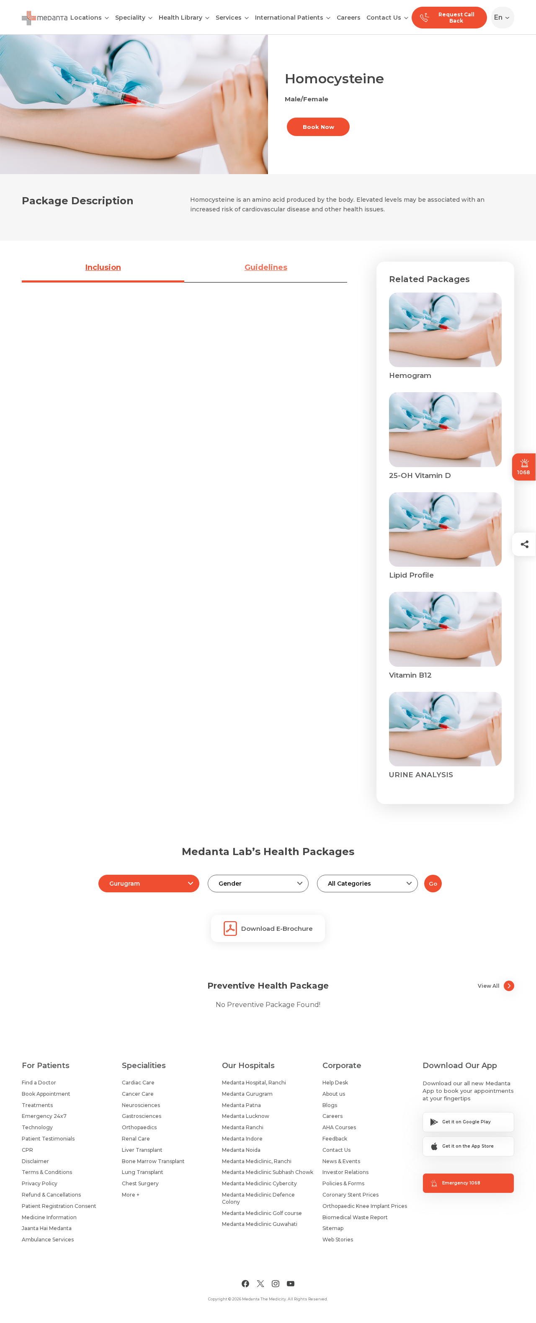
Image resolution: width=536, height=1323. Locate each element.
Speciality (130, 17)
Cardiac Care (138, 1082)
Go (433, 883)
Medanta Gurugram (247, 1094)
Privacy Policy (39, 1183)
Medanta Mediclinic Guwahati (259, 1224)
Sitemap (332, 1228)
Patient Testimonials (48, 1138)
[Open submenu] (150, 17)
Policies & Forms (343, 1183)
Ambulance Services (48, 1239)
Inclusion (103, 267)
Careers (349, 17)
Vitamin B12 (410, 675)
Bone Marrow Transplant (153, 1161)
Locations (86, 17)
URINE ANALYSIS (421, 775)
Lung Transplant (142, 1172)
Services (229, 17)
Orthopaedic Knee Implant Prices (364, 1206)
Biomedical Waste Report (355, 1217)
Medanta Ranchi (242, 1127)
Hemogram (410, 375)
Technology (37, 1127)
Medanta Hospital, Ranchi (254, 1082)
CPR (27, 1150)
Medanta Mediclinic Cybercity (259, 1183)
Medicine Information (49, 1217)
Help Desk (335, 1082)
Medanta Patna (241, 1105)
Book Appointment (46, 1094)
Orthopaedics (139, 1127)
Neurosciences (141, 1105)
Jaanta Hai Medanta (47, 1228)
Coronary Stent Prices (350, 1195)
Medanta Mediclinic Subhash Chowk (267, 1172)
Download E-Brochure (277, 929)
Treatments (37, 1105)
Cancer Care (138, 1094)
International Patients (289, 17)
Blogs (329, 1105)
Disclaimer (35, 1161)
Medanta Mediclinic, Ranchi (256, 1161)
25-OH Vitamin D (420, 475)
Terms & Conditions (47, 1172)
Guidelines (266, 267)
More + (130, 1195)
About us (333, 1094)
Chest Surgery (140, 1183)
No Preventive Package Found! (268, 1005)
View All (489, 986)
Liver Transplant (142, 1150)
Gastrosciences (141, 1116)
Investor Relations (345, 1172)
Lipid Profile (411, 575)
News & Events (341, 1161)
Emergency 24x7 (44, 1116)
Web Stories (337, 1239)
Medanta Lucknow (245, 1116)
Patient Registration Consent (59, 1206)
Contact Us (383, 17)
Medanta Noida (241, 1150)
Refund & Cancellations (51, 1195)
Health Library (180, 17)
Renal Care (136, 1138)
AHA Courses (339, 1127)
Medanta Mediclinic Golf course (262, 1213)
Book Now (318, 126)
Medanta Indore (242, 1138)
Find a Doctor (39, 1082)
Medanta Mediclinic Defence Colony (258, 1198)
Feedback (334, 1138)
